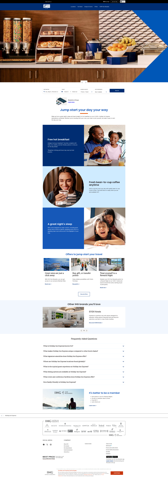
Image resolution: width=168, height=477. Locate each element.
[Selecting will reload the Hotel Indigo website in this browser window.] (94, 425)
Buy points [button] (76, 284)
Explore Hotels (88, 443)
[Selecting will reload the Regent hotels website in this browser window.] (54, 425)
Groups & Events (88, 6)
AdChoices (108, 445)
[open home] (2, 415)
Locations (73, 6)
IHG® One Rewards (104, 6)
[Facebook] (44, 444)
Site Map (108, 451)
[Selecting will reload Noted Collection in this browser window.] (101, 425)
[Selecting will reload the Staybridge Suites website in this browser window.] (104, 431)
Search (117, 90)
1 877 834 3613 (59, 457)
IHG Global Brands (68, 447)
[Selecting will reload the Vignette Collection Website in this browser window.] (77, 425)
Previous (82, 82)
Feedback (108, 453)
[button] (122, 2)
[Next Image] (86, 330)
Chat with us (66, 451)
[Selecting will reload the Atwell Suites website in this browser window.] (96, 431)
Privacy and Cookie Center (112, 447)
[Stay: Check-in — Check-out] (70, 91)
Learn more (109, 461)
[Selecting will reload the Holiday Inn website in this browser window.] (77, 431)
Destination (46, 89)
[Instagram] (50, 444)
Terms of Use (109, 443)
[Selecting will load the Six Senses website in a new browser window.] (47, 425)
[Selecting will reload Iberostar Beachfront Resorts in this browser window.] (48, 431)
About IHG (66, 443)
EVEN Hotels (95, 312)
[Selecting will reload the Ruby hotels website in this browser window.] (114, 425)
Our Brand (80, 6)
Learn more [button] (71, 102)
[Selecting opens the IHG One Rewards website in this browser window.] (115, 435)
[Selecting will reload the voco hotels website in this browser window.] (108, 425)
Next (85, 82)
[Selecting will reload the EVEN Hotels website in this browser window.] (62, 431)
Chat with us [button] (48, 1)
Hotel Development (68, 449)
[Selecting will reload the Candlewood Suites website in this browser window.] (120, 431)
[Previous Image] (81, 330)
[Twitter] (47, 444)
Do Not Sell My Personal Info (112, 449)
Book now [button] (48, 284)
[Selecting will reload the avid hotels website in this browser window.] (90, 431)
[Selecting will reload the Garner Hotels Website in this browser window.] (83, 431)
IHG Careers (66, 445)
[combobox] (52, 91)
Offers (96, 6)
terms (103, 473)
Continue (117, 473)
